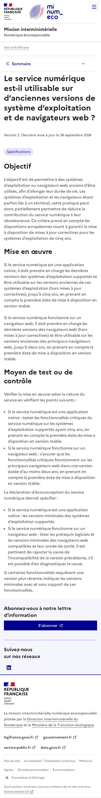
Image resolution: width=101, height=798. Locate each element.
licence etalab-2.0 (16, 791)
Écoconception (64, 770)
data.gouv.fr (51, 747)
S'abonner (47, 625)
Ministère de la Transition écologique (63, 725)
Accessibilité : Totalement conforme (50, 761)
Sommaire (21, 64)
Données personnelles (33, 770)
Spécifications (18, 151)
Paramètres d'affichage (28, 777)
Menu (94, 7)
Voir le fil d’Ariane (16, 47)
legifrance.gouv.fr (19, 737)
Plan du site (12, 761)
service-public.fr (17, 747)
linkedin (9, 668)
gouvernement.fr (57, 737)
